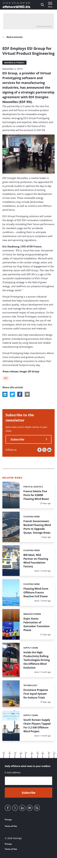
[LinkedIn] (49, 450)
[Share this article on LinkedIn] (4, 394)
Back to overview (14, 36)
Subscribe (17, 439)
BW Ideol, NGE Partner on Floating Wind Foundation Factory (35, 560)
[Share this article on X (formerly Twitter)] (12, 394)
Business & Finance (14, 62)
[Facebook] (39, 450)
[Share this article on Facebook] (19, 394)
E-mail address (13, 772)
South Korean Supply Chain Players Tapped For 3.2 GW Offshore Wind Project (37, 725)
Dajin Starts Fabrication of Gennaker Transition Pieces (36, 624)
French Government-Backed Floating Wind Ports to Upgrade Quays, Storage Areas (37, 526)
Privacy (8, 819)
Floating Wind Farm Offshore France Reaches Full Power (35, 592)
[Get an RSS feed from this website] (37, 808)
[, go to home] (16, 5)
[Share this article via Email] (27, 394)
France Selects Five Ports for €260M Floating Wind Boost (36, 495)
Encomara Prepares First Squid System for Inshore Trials (35, 693)
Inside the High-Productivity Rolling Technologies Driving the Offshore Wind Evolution (36, 660)
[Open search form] (42, 5)
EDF (6, 379)
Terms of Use (11, 826)
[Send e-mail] (30, 808)
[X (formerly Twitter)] (44, 450)
